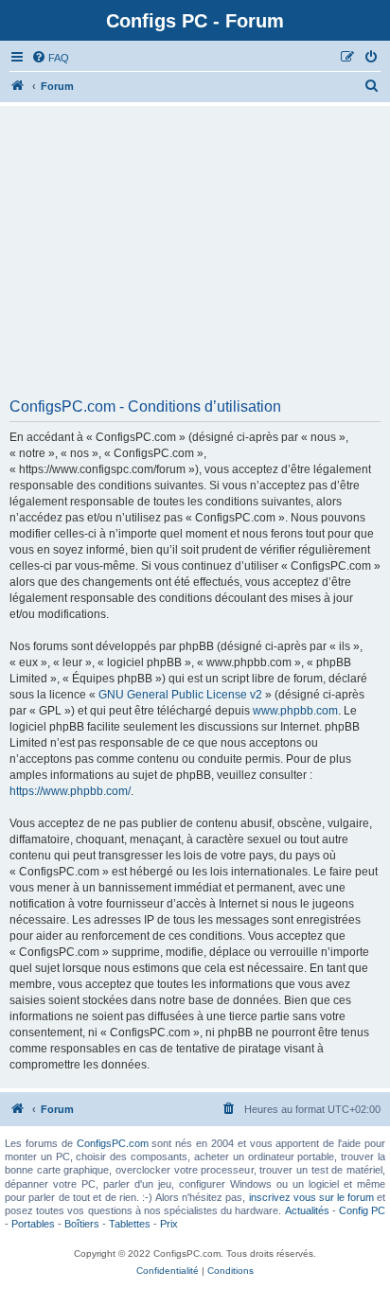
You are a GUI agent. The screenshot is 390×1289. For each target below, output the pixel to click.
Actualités (307, 1210)
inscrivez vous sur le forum (311, 1197)
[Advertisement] (195, 258)
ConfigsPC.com (113, 1143)
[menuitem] (50, 57)
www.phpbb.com (295, 710)
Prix (169, 1223)
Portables (33, 1223)
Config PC (362, 1210)
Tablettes (130, 1223)
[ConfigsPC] (18, 86)
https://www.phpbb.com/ (70, 791)
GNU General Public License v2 (180, 694)
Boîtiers (81, 1223)
